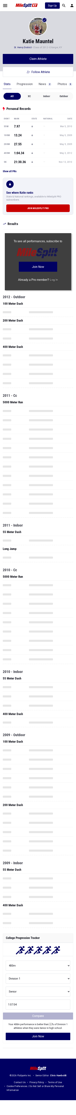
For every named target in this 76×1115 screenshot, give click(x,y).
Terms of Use (55, 1082)
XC (29, 96)
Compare (38, 1016)
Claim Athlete (38, 59)
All (12, 96)
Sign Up (52, 5)
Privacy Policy (37, 1082)
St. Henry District (23, 47)
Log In (54, 279)
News (44, 84)
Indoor (46, 96)
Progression (25, 84)
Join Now (38, 1036)
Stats (7, 84)
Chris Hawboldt (58, 1075)
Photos (64, 84)
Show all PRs (9, 171)
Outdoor (64, 96)
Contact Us (20, 1082)
